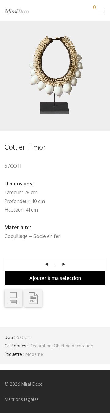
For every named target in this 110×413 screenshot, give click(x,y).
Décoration (41, 345)
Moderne (34, 354)
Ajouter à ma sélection (55, 278)
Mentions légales (22, 399)
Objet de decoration (73, 345)
